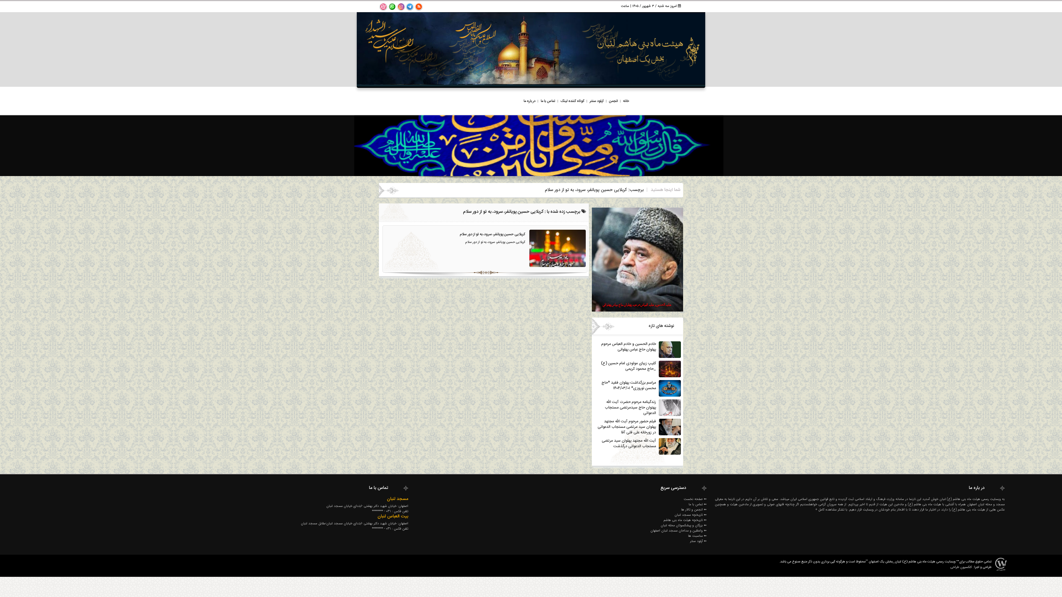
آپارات (383, 6)
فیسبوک (392, 6)
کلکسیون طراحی (961, 567)
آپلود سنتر (597, 101)
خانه (626, 101)
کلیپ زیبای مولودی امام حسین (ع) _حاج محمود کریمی (628, 366)
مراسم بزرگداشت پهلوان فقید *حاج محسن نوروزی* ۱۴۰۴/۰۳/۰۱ (629, 385)
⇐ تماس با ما (698, 504)
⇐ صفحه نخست (695, 499)
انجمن (613, 101)
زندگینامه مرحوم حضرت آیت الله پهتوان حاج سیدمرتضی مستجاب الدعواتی (630, 408)
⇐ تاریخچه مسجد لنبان (691, 514)
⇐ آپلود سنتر (698, 541)
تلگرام (410, 6)
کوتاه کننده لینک (572, 101)
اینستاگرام (401, 6)
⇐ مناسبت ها (697, 535)
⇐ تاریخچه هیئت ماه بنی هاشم (685, 520)
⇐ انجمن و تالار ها (694, 509)
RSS (419, 6)
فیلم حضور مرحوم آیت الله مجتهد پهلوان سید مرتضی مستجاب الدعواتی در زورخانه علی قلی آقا (627, 427)
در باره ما (529, 101)
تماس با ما (548, 101)
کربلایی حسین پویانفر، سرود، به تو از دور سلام (492, 234)
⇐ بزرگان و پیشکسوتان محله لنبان (684, 525)
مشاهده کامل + (826, 509)
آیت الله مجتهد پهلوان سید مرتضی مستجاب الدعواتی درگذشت (629, 444)
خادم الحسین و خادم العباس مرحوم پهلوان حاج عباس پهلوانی (628, 347)
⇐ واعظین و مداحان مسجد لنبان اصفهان (678, 530)
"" (867, 561)
